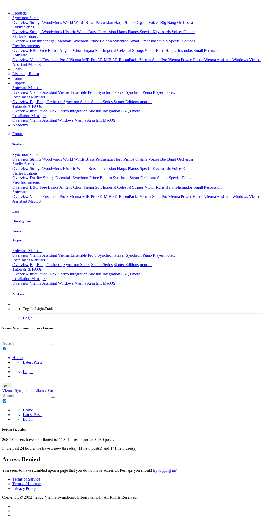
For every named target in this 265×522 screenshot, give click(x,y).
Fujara (89, 50)
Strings (36, 22)
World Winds (74, 22)
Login (28, 318)
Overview (21, 22)
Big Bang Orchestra (176, 22)
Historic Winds (75, 32)
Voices (154, 22)
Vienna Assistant (44, 92)
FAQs (126, 111)
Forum (17, 78)
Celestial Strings (131, 50)
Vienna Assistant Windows (226, 60)
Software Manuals (27, 87)
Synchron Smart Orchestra (135, 41)
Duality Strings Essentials (51, 41)
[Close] (4, 339)
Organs (141, 22)
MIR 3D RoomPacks (121, 60)
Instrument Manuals (28, 97)
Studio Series (23, 27)
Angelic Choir (71, 50)
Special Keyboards (156, 32)
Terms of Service (26, 479)
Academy (20, 125)
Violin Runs (155, 50)
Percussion (104, 22)
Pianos (129, 22)
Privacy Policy (24, 488)
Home (17, 357)
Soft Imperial (106, 50)
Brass (90, 22)
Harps (122, 32)
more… (170, 92)
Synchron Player (112, 92)
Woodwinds (52, 22)
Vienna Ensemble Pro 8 (49, 60)
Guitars (189, 32)
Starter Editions (25, 36)
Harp (118, 22)
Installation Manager (29, 115)
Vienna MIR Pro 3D (86, 60)
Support (18, 83)
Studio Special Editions (176, 41)
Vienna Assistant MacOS (95, 120)
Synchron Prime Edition (92, 41)
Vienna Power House (186, 60)
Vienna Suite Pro (153, 60)
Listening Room (25, 73)
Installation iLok (43, 111)
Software (19, 55)
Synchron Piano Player (145, 92)
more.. (137, 111)
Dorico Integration (73, 111)
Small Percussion (208, 50)
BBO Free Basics (44, 50)
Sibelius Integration (105, 111)
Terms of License (26, 484)
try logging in (164, 470)
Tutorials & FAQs (27, 106)
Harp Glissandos (179, 50)
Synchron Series (25, 18)
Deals (17, 69)
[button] (17, 134)
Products (19, 13)
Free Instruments (26, 46)
